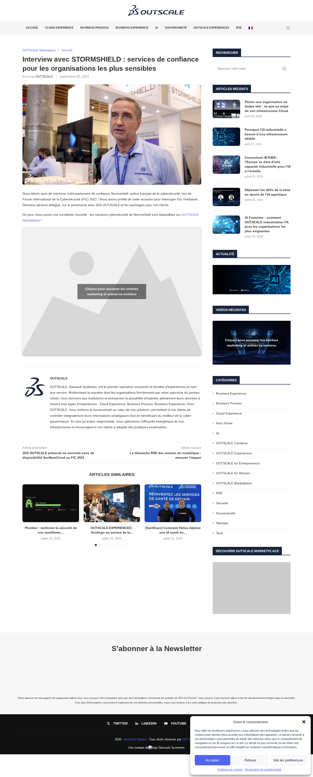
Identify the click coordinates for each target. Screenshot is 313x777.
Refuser (250, 760)
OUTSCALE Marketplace (234, 483)
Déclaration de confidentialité (263, 769)
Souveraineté (176, 27)
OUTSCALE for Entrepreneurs (238, 463)
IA (156, 27)
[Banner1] (252, 279)
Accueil (32, 27)
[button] (304, 722)
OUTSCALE (44, 76)
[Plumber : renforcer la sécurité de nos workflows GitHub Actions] (50, 503)
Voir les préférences (288, 760)
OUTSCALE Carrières (232, 443)
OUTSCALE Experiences (211, 27)
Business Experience (132, 27)
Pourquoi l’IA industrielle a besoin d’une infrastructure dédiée (266, 134)
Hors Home (224, 423)
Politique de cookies (230, 769)
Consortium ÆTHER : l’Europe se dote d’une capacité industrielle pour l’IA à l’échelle (268, 164)
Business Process (94, 27)
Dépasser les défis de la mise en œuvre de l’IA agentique (267, 192)
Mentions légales (135, 739)
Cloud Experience (59, 27)
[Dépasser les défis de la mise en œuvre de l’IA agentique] (226, 197)
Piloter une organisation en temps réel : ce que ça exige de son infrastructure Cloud (266, 106)
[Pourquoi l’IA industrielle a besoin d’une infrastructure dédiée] (226, 137)
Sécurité (222, 503)
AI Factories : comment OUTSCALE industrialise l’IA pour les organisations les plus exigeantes (266, 224)
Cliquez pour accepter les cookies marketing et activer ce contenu (111, 291)
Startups (222, 523)
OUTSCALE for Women (233, 473)
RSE (239, 27)
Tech (219, 533)
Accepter (212, 760)
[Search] (288, 28)
